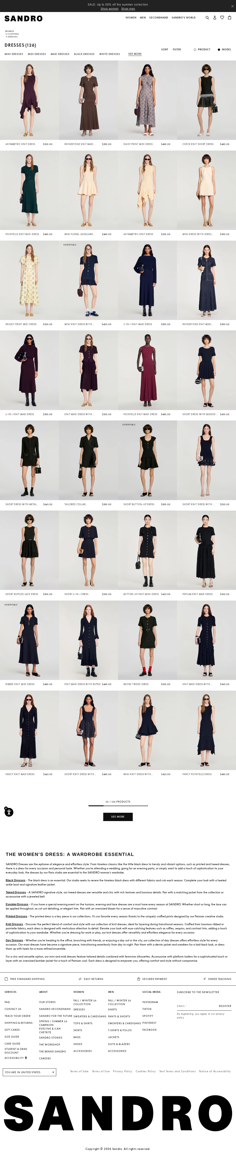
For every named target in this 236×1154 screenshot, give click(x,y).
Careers (45, 1058)
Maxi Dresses (60, 54)
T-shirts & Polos (120, 1030)
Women (9, 31)
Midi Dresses (37, 54)
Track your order (18, 1016)
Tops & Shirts (83, 1023)
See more (135, 53)
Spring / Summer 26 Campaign (53, 1023)
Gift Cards (12, 1029)
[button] (131, 20)
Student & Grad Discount (16, 1051)
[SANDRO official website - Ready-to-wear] (23, 18)
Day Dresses (14, 940)
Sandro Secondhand (55, 1009)
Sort (164, 49)
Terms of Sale (79, 1071)
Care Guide (13, 1043)
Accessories (83, 1051)
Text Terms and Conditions (177, 1071)
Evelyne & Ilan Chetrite (50, 1030)
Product (204, 49)
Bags (77, 1037)
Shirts (112, 1009)
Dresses (79, 1009)
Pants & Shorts (119, 1016)
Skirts (78, 1030)
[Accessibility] (9, 812)
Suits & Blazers (119, 1044)
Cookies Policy (146, 1071)
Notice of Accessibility (215, 1071)
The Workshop (49, 1044)
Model (226, 49)
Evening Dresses (17, 904)
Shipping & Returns (19, 1022)
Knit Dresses (14, 924)
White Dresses (109, 54)
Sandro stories (50, 1037)
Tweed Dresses (16, 892)
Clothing (13, 34)
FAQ (7, 1002)
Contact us (13, 1009)
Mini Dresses (14, 54)
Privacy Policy (123, 1071)
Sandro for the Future (56, 1016)
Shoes (78, 1044)
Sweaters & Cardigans (90, 1016)
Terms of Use (101, 1071)
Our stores (47, 1002)
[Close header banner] (232, 6)
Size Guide (12, 1036)
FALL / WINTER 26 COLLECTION (85, 1002)
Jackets (113, 1037)
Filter (177, 49)
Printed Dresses (16, 916)
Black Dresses (84, 54)
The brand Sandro (52, 1051)
